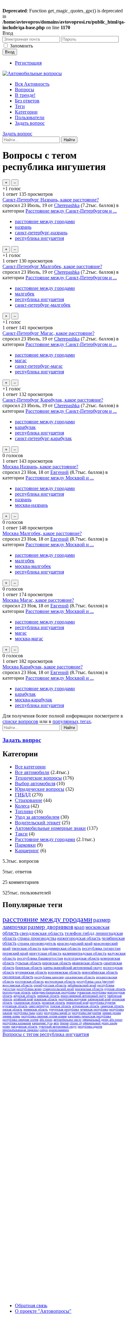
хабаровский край (99, 999)
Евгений (59, 472)
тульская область (28, 963)
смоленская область (17, 977)
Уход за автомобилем (37, 817)
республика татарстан (101, 948)
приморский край (77, 1002)
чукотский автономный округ (58, 1026)
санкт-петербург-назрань (41, 232)
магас (21, 360)
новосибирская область (100, 972)
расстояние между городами (45, 221)
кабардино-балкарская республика (54, 992)
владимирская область (61, 948)
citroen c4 (76, 1023)
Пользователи (29, 117)
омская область (12, 1009)
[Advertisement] (64, 1104)
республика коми (29, 989)
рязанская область (53, 1002)
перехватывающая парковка (20, 1030)
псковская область (45, 999)
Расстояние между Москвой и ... (59, 477)
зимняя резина (111, 1013)
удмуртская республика (64, 1009)
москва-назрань (31, 505)
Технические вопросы (38, 778)
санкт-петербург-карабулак (43, 438)
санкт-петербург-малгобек (43, 305)
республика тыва (24, 1013)
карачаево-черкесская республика (89, 1016)
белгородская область (16, 992)
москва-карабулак (33, 699)
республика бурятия (102, 1002)
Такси (21, 833)
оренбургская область (50, 985)
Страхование (28, 800)
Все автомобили (32, 772)
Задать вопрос (30, 123)
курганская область (15, 1006)
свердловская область (42, 933)
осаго (39, 1013)
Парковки (25, 845)
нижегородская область (79, 938)
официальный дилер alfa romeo (102, 1019)
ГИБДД (23, 794)
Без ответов (27, 100)
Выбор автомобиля (35, 783)
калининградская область (84, 953)
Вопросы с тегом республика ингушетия (45, 1034)
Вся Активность (32, 84)
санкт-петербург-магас (39, 366)
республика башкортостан (40, 958)
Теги (20, 106)
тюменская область (35, 1009)
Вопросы (24, 89)
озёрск (43, 1030)
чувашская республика (91, 992)
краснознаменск (59, 1030)
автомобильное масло (67, 1019)
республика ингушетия (39, 238)
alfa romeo (46, 1019)
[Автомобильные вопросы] (32, 73)
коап (79, 927)
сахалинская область (80, 977)
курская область (115, 989)
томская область (60, 1006)
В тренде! (25, 95)
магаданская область (24, 1026)
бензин (64, 1023)
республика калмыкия (16, 1023)
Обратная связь (31, 1305)
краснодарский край (75, 943)
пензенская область (89, 989)
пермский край (15, 953)
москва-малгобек (33, 566)
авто (56, 1023)
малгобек (24, 293)
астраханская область (85, 1006)
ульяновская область (27, 1002)
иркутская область (45, 953)
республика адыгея (90, 1026)
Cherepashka (67, 205)
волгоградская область (81, 958)
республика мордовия (72, 999)
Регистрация (28, 62)
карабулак (25, 427)
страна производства (36, 938)
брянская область (28, 968)
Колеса (22, 805)
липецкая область (48, 995)
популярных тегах (72, 721)
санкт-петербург (39, 1006)
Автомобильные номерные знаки (50, 828)
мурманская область (31, 972)
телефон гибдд (79, 933)
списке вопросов (20, 721)
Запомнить (21, 45)
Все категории (30, 766)
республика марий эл (57, 1013)
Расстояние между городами (45, 839)
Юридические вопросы (39, 789)
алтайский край (23, 999)
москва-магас (29, 638)
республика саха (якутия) (95, 981)
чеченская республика (94, 1009)
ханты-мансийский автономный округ (72, 968)
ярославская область (17, 985)
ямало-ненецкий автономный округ (83, 995)
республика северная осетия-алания (44, 1016)
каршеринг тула (42, 1023)
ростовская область (29, 981)
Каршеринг (27, 850)
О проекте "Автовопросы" (43, 1311)
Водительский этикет (38, 822)
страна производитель (36, 943)
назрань (23, 227)
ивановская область (87, 963)
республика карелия (49, 977)
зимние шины (11, 1016)
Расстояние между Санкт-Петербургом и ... (71, 211)
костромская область (60, 981)
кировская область (56, 963)
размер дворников (50, 927)
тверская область (26, 948)
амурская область (24, 995)
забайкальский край (81, 985)
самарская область (112, 1006)
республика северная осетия (20, 1019)
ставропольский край (58, 989)
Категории (26, 112)
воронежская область (64, 972)
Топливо (24, 811)
